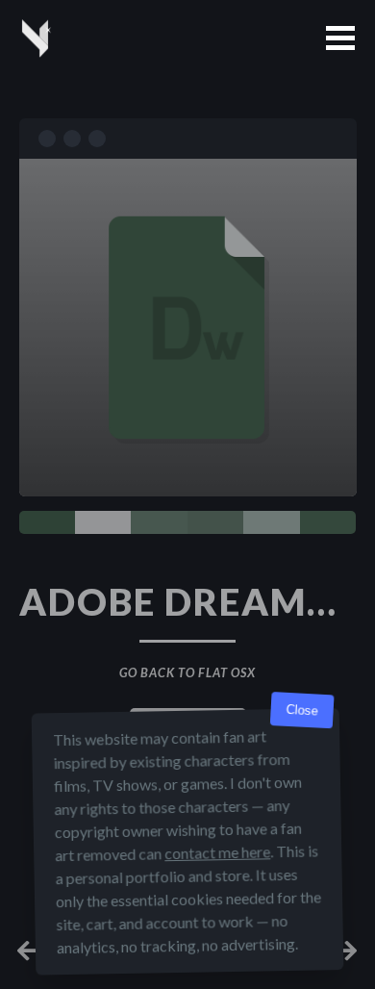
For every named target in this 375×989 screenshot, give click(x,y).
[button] (340, 38)
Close (302, 710)
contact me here (217, 852)
